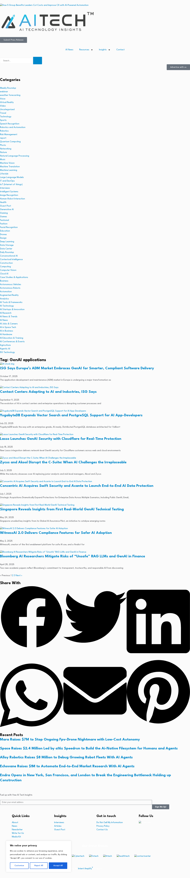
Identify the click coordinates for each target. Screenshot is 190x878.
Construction (6, 263)
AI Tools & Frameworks (11, 302)
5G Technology (7, 352)
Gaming (4, 213)
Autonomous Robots (10, 288)
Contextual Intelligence (11, 259)
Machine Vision (7, 163)
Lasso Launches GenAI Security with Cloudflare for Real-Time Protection (60, 439)
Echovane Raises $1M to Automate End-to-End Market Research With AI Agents (67, 766)
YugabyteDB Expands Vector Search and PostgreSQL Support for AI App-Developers (71, 415)
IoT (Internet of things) (11, 184)
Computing (5, 267)
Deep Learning (7, 242)
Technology (5, 117)
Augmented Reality (9, 295)
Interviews (5, 188)
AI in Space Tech (8, 327)
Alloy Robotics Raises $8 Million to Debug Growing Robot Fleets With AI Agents (66, 757)
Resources (84, 50)
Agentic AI (5, 349)
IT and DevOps (7, 181)
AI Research (5, 313)
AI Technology (7, 306)
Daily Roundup (7, 252)
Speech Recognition (9, 124)
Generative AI (7, 209)
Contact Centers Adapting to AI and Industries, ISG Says (48, 392)
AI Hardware (6, 334)
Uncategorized (7, 109)
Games (3, 217)
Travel (3, 113)
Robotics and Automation (12, 127)
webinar (4, 92)
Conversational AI (9, 256)
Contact (120, 50)
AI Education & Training (11, 338)
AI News (69, 50)
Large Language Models (12, 177)
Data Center (6, 249)
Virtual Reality (7, 102)
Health (3, 202)
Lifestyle (4, 174)
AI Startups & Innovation (12, 309)
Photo (3, 145)
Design (3, 238)
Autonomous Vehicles (10, 284)
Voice (2, 99)
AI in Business (6, 331)
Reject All (38, 866)
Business (4, 281)
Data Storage (7, 245)
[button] (31, 617)
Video (3, 106)
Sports (3, 120)
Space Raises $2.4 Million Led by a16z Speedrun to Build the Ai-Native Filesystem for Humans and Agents (89, 748)
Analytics (4, 299)
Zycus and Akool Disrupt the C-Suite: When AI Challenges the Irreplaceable (63, 462)
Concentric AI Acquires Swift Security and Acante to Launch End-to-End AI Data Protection (76, 486)
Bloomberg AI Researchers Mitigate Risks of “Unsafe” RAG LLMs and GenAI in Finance (72, 556)
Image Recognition (9, 195)
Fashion (3, 224)
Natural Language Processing (14, 156)
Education (5, 231)
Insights (103, 50)
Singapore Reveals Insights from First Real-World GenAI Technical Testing (62, 509)
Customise (19, 866)
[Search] (37, 60)
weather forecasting (10, 95)
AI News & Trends (8, 317)
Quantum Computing (10, 142)
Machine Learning (8, 170)
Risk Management (8, 134)
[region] (38, 856)
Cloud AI (4, 274)
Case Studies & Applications (14, 277)
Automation (6, 292)
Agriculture (5, 345)
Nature (3, 152)
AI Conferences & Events (12, 342)
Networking (5, 149)
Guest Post (5, 206)
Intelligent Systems (9, 192)
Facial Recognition (9, 227)
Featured (4, 220)
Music (2, 159)
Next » (19, 575)
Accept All (58, 866)
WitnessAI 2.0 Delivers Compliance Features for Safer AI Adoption (56, 533)
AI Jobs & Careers (9, 324)
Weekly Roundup (8, 88)
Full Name (5, 830)
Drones (3, 234)
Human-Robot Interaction (12, 199)
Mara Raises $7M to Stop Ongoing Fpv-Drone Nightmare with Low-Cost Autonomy (70, 739)
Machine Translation (10, 167)
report (3, 138)
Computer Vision (8, 270)
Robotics (4, 131)
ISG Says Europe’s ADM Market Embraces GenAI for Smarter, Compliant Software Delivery (77, 368)
